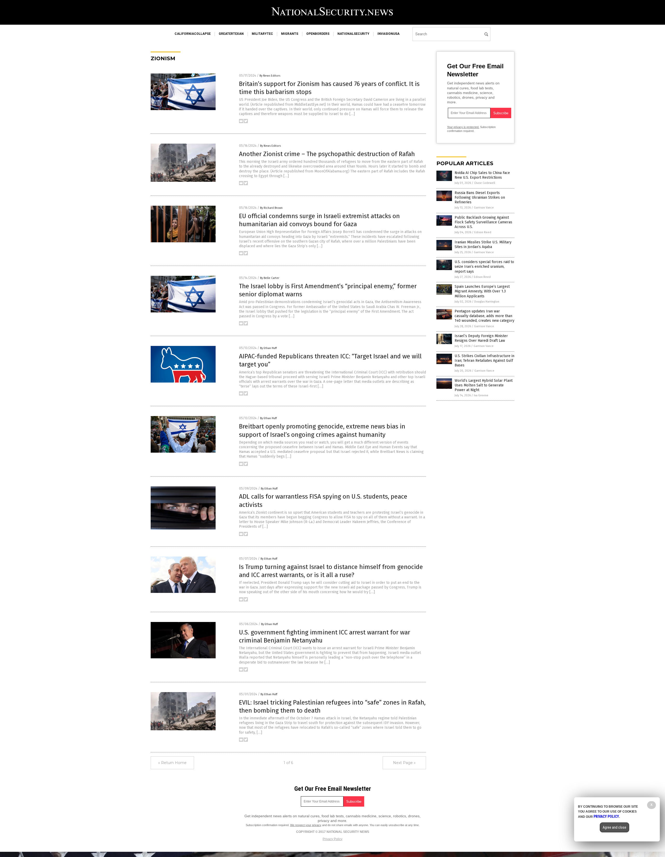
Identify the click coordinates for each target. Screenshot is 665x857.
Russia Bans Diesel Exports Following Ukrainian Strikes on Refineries (480, 197)
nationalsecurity (353, 34)
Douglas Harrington (486, 301)
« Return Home (172, 762)
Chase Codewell (484, 183)
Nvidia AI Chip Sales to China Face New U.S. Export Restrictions (482, 175)
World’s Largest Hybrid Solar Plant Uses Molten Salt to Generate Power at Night (484, 385)
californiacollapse (193, 34)
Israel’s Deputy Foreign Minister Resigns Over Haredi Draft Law (481, 338)
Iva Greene (481, 395)
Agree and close (614, 827)
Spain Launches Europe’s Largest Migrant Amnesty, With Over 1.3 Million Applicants (482, 291)
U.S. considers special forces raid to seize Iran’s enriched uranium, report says (484, 266)
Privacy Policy (332, 839)
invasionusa (388, 34)
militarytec (262, 34)
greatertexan (231, 34)
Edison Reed (482, 232)
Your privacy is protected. (463, 127)
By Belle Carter (269, 278)
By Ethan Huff (268, 348)
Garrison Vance (484, 207)
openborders (317, 34)
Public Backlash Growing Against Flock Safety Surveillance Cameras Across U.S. (483, 222)
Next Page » (404, 762)
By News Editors (270, 75)
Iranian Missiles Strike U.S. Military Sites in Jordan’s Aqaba (483, 244)
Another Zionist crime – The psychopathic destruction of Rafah (327, 154)
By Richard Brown (271, 208)
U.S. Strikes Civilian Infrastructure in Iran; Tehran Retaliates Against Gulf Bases (484, 360)
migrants (289, 34)
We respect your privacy (305, 825)
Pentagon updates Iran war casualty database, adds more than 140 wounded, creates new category (484, 316)
